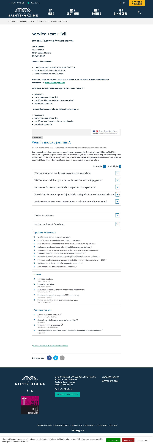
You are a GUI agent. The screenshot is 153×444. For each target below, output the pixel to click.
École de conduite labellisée (49, 325)
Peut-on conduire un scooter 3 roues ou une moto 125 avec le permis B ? (67, 244)
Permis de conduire (45, 279)
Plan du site (77, 425)
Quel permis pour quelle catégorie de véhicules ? (57, 267)
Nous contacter (69, 395)
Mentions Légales (62, 425)
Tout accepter (113, 440)
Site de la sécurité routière (49, 315)
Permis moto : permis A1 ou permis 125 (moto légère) (59, 295)
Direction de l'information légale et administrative (50, 345)
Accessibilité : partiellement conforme (101, 425)
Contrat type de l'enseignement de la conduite (57, 320)
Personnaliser (142, 440)
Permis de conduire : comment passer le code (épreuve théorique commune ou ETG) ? (72, 260)
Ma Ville (51, 12)
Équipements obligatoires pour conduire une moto (58, 300)
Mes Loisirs (96, 12)
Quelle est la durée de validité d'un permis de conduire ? (60, 263)
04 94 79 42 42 (65, 389)
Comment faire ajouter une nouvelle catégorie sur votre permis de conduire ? (69, 250)
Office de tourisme (137, 3)
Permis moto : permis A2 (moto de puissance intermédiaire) (61, 290)
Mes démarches (121, 12)
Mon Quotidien (73, 12)
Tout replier (98, 166)
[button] (76, 173)
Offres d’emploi (110, 381)
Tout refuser (128, 440)
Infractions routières (46, 284)
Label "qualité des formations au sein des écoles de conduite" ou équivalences (69, 330)
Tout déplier (113, 166)
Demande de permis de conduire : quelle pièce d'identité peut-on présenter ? (69, 257)
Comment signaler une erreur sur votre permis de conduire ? (61, 253)
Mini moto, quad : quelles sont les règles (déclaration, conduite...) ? (65, 247)
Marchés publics (110, 377)
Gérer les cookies (44, 425)
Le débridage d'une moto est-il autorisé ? (54, 237)
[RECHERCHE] (139, 12)
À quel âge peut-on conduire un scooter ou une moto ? (60, 240)
